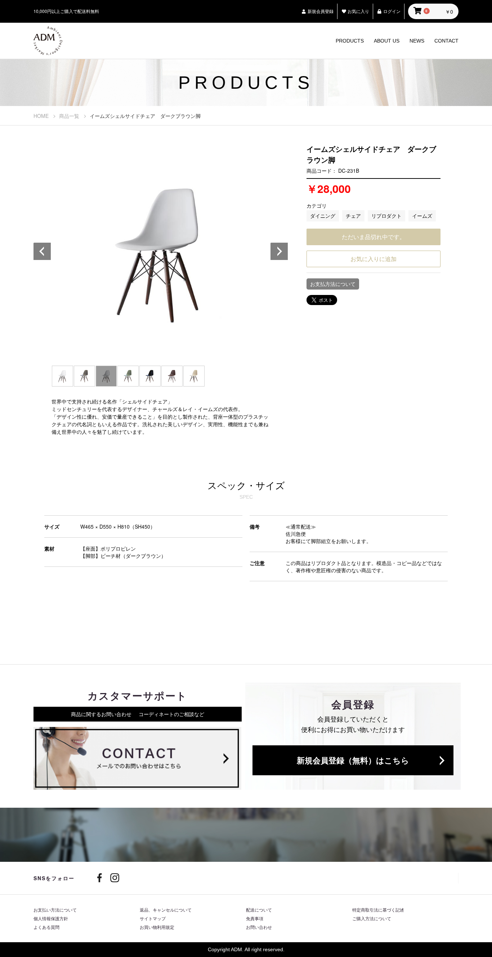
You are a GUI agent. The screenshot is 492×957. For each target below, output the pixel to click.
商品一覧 (69, 115)
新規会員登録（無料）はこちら (353, 760)
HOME (41, 115)
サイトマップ (153, 918)
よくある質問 (46, 927)
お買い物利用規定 (157, 927)
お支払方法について (332, 283)
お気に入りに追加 (373, 259)
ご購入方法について (371, 918)
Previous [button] (42, 252)
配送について (259, 910)
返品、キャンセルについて (166, 910)
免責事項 (254, 918)
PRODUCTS (350, 41)
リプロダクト (386, 215)
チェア (353, 215)
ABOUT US (386, 41)
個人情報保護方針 (50, 918)
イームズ (422, 215)
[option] (161, 252)
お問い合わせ (259, 927)
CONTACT (446, 41)
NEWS (417, 41)
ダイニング (322, 215)
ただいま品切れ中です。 (373, 237)
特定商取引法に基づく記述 (378, 910)
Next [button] (279, 252)
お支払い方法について (55, 910)
